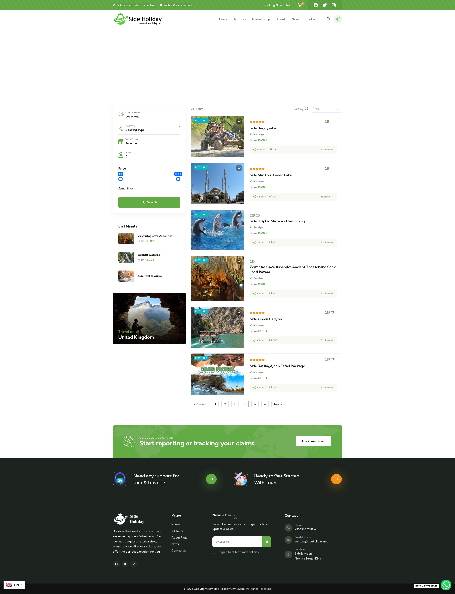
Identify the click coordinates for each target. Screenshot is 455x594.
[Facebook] (316, 5)
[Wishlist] (239, 121)
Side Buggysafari (263, 128)
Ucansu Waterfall (149, 254)
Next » (278, 404)
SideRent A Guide (150, 276)
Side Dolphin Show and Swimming (277, 221)
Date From (131, 139)
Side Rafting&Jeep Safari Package (277, 366)
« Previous (200, 404)
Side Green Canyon (266, 319)
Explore (325, 149)
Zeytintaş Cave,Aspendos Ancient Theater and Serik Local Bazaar (155, 236)
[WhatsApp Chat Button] (446, 585)
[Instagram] (333, 5)
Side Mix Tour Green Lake (271, 175)
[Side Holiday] (137, 19)
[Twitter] (325, 5)
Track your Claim (313, 441)
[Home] (137, 519)
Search (151, 202)
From (141, 241)
